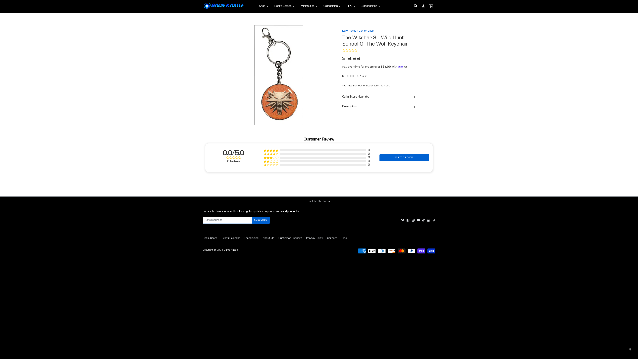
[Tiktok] (423, 220)
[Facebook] (408, 220)
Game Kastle (231, 250)
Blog (344, 238)
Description (349, 106)
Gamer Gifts (366, 31)
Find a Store (210, 238)
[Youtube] (418, 220)
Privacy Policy (314, 238)
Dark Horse (349, 31)
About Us (268, 238)
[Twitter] (402, 220)
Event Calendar (231, 238)
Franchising (252, 238)
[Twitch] (433, 220)
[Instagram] (413, 220)
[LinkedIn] (428, 220)
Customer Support (290, 238)
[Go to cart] (431, 6)
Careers (332, 238)
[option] (278, 75)
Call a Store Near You (355, 97)
